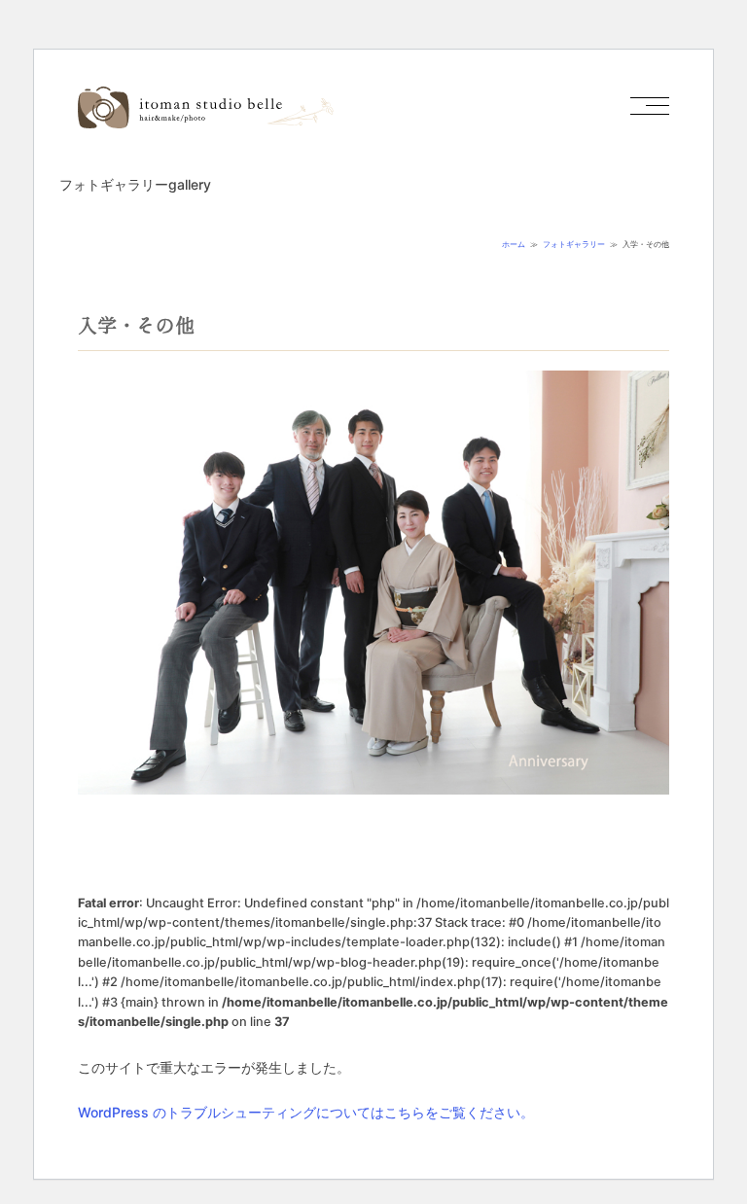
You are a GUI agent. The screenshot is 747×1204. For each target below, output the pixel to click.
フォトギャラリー (574, 244)
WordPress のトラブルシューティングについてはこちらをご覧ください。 (306, 1112)
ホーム (513, 244)
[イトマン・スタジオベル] (206, 120)
